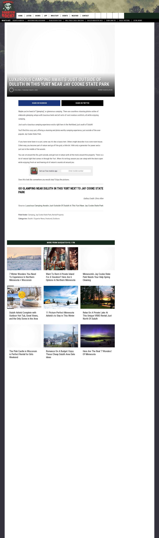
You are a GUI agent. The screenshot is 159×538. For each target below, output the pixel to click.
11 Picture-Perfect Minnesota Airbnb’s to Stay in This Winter (60, 314)
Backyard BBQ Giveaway (36, 20)
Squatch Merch (18, 20)
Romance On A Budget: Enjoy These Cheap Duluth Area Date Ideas (60, 354)
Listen (28, 16)
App (45, 16)
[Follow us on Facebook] (109, 16)
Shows (37, 16)
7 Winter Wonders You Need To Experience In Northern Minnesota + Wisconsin (22, 277)
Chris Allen (17, 90)
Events (65, 16)
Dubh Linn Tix (111, 20)
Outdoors (56, 219)
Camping (31, 215)
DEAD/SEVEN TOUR (55, 20)
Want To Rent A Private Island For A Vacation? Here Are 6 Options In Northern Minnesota (60, 277)
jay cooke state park (43, 215)
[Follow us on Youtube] (121, 16)
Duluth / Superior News (36, 219)
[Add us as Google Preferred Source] (104, 16)
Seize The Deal (124, 20)
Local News (137, 20)
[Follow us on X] (115, 16)
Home (20, 16)
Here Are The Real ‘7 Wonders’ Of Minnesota (97, 353)
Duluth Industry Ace (95, 20)
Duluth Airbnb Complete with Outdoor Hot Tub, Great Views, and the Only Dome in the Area (23, 315)
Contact (85, 16)
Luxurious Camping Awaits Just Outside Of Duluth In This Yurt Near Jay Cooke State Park (64, 205)
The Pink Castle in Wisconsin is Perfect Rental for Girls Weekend (23, 354)
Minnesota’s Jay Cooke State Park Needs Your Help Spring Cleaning (96, 277)
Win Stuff (55, 16)
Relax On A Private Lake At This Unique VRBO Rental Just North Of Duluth (97, 315)
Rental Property (58, 215)
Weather (75, 16)
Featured (49, 219)
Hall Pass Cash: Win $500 (74, 20)
